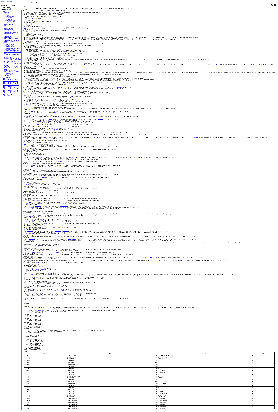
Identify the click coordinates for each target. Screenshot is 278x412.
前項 (25, 28)
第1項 (30, 108)
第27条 (69, 239)
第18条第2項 (128, 243)
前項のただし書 (57, 112)
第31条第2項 (34, 252)
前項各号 (31, 105)
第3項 (44, 59)
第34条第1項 (197, 137)
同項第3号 (261, 64)
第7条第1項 (32, 239)
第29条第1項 (66, 231)
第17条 (31, 216)
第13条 (32, 269)
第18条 (27, 117)
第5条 (42, 108)
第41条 (30, 161)
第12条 (27, 269)
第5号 (37, 276)
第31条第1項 (51, 243)
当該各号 (53, 10)
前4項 (25, 286)
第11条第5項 (39, 157)
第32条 (169, 243)
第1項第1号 (50, 120)
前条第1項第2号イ (28, 88)
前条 (32, 111)
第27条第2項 (30, 231)
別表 (33, 18)
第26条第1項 (31, 290)
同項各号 (49, 88)
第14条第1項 (59, 214)
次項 (141, 214)
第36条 (29, 240)
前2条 (27, 91)
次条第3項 (45, 137)
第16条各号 (31, 165)
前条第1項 (28, 185)
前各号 (27, 104)
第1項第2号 (31, 276)
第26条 (42, 269)
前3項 (159, 108)
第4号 (216, 64)
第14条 (26, 310)
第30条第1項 (152, 243)
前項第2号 (210, 64)
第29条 (34, 310)
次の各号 (38, 10)
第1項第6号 (36, 277)
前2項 (25, 83)
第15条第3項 (38, 206)
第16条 (26, 216)
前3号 (30, 154)
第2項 (45, 121)
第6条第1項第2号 (56, 129)
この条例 (28, 8)
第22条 (37, 269)
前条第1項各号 (120, 87)
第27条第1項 (30, 214)
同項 (74, 119)
